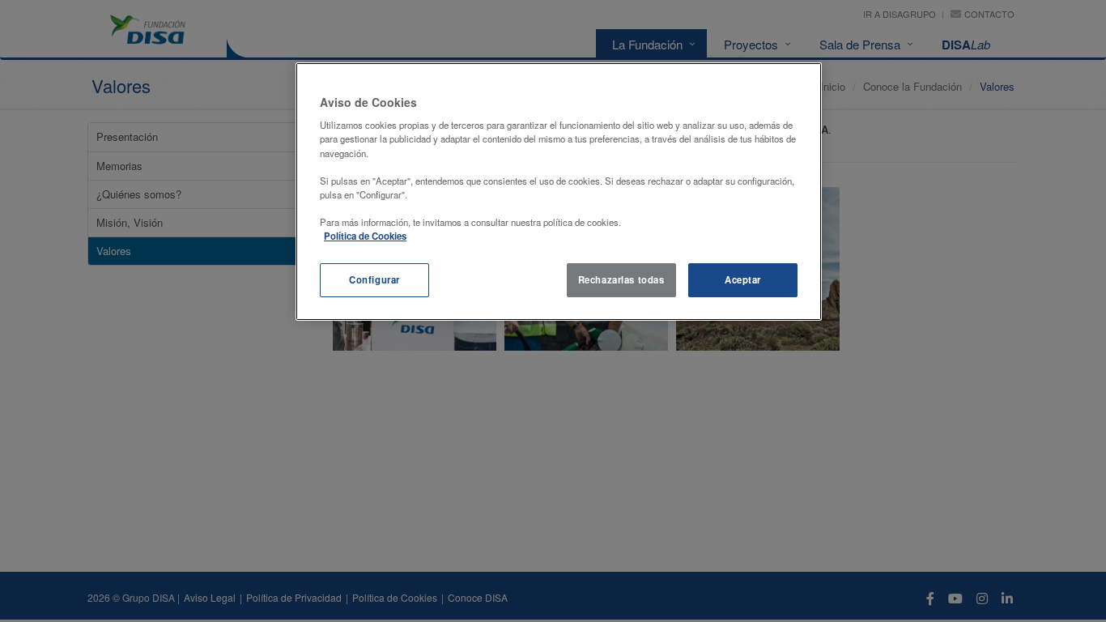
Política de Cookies (365, 235)
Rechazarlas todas (621, 279)
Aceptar (743, 279)
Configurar (374, 279)
